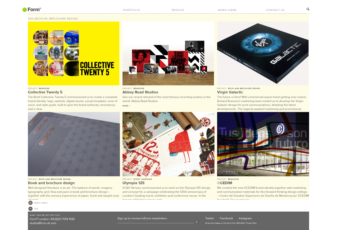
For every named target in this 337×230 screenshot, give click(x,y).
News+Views (227, 10)
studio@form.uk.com (43, 223)
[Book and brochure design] (74, 144)
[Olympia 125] (168, 144)
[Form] (31, 10)
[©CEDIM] (263, 144)
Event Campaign (143, 179)
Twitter (209, 218)
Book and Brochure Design (244, 88)
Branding (44, 88)
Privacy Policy (251, 223)
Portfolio (131, 10)
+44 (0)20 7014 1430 (62, 219)
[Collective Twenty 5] (74, 54)
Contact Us (275, 10)
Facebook (226, 218)
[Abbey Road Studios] (168, 54)
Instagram (245, 218)
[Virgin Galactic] (263, 54)
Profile (178, 10)
